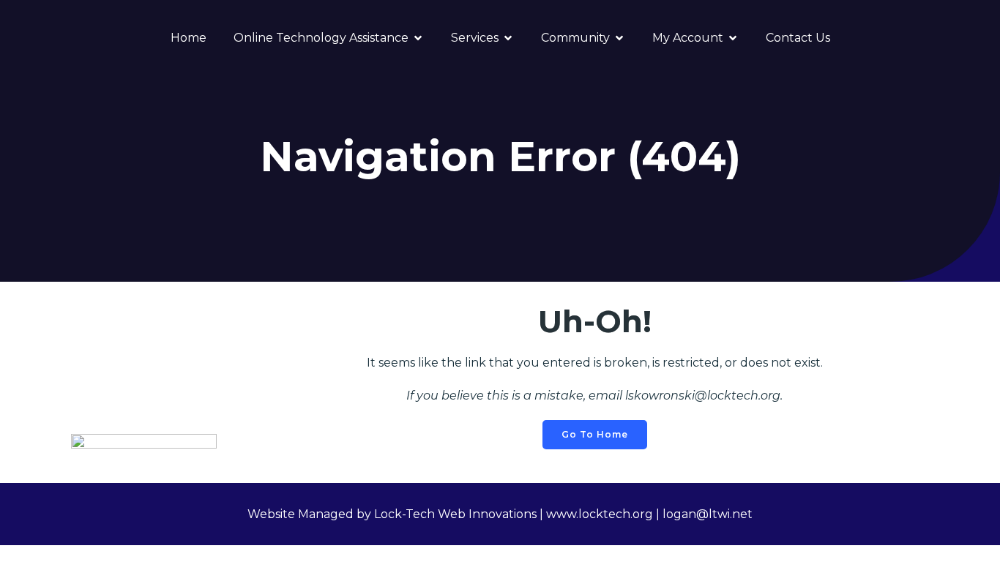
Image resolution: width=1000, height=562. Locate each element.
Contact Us (798, 38)
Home (188, 38)
